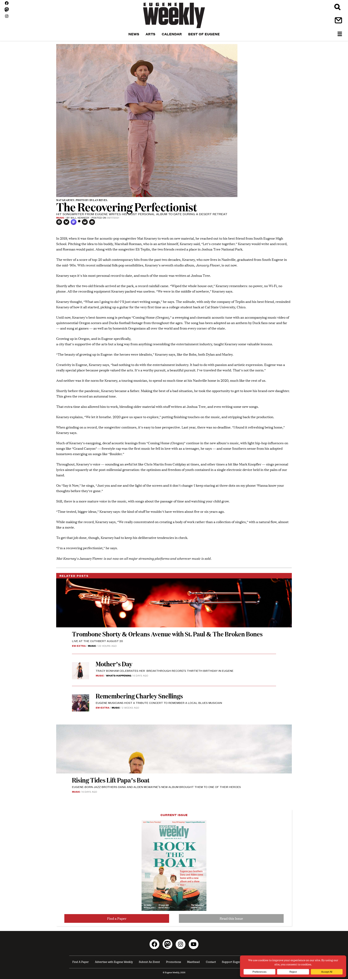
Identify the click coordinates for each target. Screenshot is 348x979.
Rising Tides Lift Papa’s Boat (111, 780)
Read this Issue (231, 918)
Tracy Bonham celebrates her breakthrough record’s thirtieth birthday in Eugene (164, 670)
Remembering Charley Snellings (139, 695)
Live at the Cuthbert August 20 (97, 641)
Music (60, 217)
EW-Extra (79, 645)
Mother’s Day (114, 663)
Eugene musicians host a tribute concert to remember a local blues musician (159, 703)
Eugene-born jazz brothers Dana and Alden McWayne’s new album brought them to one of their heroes (156, 787)
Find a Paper (117, 918)
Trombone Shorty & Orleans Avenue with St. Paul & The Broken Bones (167, 633)
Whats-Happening (118, 675)
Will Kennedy (80, 217)
